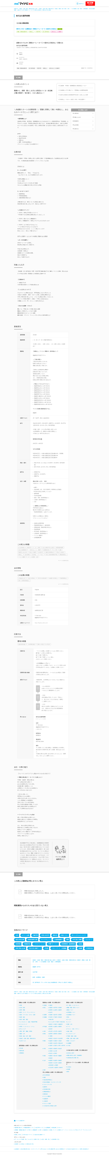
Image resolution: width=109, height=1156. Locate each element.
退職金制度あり (47, 1091)
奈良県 (55, 1043)
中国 (45, 1048)
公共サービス (23, 1040)
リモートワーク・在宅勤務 (59, 948)
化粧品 (80, 944)
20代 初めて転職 (77, 939)
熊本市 (61, 1067)
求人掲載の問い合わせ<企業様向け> (57, 1149)
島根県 (55, 1048)
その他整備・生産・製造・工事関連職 (80, 8)
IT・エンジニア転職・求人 (21, 1139)
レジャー (69, 1021)
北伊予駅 (35, 972)
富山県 (50, 1031)
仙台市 (50, 1012)
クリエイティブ (23, 1024)
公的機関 (69, 1043)
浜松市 (55, 1038)
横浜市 (50, 1024)
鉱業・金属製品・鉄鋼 (39, 977)
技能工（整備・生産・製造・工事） (62, 8)
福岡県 (50, 1060)
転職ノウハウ (53, 1130)
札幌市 (50, 1005)
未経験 (80, 948)
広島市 (55, 1053)
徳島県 (50, 1055)
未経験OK (46, 1098)
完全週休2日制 (47, 1089)
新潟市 (50, 1029)
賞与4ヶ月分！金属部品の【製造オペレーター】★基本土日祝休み (36, 29)
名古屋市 (61, 1038)
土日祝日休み (89, 948)
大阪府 (60, 1040)
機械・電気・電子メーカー (73, 1007)
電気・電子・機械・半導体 (26, 1031)
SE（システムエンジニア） (79, 935)
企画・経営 (22, 1007)
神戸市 (63, 1045)
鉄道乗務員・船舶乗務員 (68, 944)
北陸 (45, 1031)
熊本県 (50, 1062)
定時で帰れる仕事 (20, 948)
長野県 (60, 1026)
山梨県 (55, 1026)
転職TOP (16, 8)
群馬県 (60, 1014)
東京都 (60, 1017)
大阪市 (55, 1045)
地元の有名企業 (20, 939)
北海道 (45, 1005)
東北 (45, 1007)
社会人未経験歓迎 (52, 982)
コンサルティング (71, 1033)
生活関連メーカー (71, 1014)
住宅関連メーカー (71, 1012)
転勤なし (70, 982)
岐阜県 (50, 1033)
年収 (29, 1130)
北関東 (45, 1014)
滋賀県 (50, 1040)
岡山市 (50, 1053)
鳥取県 (50, 1048)
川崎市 (55, 1024)
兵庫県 (50, 1043)
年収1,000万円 (45, 935)
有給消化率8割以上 (48, 1079)
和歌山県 (61, 1043)
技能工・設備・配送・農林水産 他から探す (29, 8)
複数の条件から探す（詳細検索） (74, 1055)
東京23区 (63, 1021)
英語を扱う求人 (30, 1144)
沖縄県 (56, 1065)
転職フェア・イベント (63, 1130)
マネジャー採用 (47, 1103)
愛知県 (60, 1033)
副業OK (45, 1086)
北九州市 (51, 1067)
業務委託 (22, 1053)
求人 (20, 1134)
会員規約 (17, 1149)
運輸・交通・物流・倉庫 (72, 1038)
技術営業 (18, 944)
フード (68, 1026)
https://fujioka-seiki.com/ (41, 623)
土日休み (69, 1067)
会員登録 (90, 3)
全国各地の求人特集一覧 (72, 1057)
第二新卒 (72, 948)
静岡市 (50, 1038)
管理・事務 (22, 1010)
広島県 (50, 1051)
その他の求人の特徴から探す (50, 1105)
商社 (68, 1017)
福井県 (60, 1031)
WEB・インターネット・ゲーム (27, 1026)
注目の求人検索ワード (35, 948)
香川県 (55, 1055)
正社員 (46, 948)
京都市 (50, 1045)
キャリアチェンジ (46, 939)
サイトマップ (36, 1149)
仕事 (40, 1130)
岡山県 (60, 1048)
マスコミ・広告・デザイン (73, 1029)
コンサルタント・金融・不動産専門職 (28, 1021)
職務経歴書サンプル (29, 1127)
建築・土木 (22, 1033)
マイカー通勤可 (47, 1096)
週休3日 (55, 935)
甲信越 (45, 1026)
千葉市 (57, 1021)
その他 (68, 1045)
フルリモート (88, 939)
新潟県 (50, 1026)
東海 (45, 1033)
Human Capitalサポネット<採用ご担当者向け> (78, 1149)
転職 (16, 1134)
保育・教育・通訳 (24, 1019)
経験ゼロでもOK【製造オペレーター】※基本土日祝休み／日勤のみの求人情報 (34, 10)
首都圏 (45, 1017)
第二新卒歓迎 (36, 982)
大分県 (55, 1062)
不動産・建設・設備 (71, 1036)
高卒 (68, 1071)
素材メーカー (70, 1010)
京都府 (55, 1040)
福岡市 (56, 1067)
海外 (45, 1070)
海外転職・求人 (55, 1139)
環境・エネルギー (71, 1040)
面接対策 (46, 1130)
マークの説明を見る (64, 560)
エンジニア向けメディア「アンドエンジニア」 (81, 1130)
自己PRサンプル (39, 1127)
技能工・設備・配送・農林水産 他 (46, 8)
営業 (21, 1005)
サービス (69, 1019)
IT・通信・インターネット (73, 1005)
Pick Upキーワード (28, 1134)
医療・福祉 (22, 1017)
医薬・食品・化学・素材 (25, 1036)
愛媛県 (34, 967)
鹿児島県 (51, 1065)
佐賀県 (55, 1060)
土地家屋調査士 (58, 939)
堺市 (60, 1045)
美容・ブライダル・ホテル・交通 (27, 1014)
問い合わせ (43, 1149)
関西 (45, 1040)
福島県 (60, 1010)
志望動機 (48, 1127)
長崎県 (60, 1060)
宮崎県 (60, 1062)
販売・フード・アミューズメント (27, 1012)
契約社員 (22, 1050)
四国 (45, 1055)
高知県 (50, 1058)
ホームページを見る (41, 719)
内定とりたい (64, 935)
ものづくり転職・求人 (34, 1139)
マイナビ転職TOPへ (20, 1120)
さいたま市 (51, 1021)
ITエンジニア (23, 1029)
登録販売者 (27, 944)
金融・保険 (69, 1031)
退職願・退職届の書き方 (20, 1130)
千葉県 (55, 1017)
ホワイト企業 (25, 935)
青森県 (50, 1007)
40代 (17, 935)
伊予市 (38, 967)
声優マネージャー (53, 944)
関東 (68, 939)
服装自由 (46, 1094)
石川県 (55, 1031)
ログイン (81, 3)
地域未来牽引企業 (32, 939)
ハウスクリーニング (39, 944)
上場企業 (46, 1101)
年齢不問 (35, 935)
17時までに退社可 (63, 982)
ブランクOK (43, 982)
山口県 (55, 1051)
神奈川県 (51, 1019)
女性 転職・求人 (46, 1139)
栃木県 (55, 1014)
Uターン (60, 1127)
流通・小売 (69, 1024)
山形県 (55, 1010)
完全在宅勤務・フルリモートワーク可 (52, 1082)
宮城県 (60, 1007)
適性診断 (54, 1127)
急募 (45, 1077)
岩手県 (55, 1007)
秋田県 (50, 1010)
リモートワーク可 (48, 1084)
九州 (45, 1060)
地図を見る (39, 729)
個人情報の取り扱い (25, 1149)
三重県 (50, 1036)
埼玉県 (50, 1017)
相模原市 (61, 1024)
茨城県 (50, 1014)
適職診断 (35, 1130)
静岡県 (55, 1033)
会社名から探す (70, 1053)
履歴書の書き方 (18, 1127)
